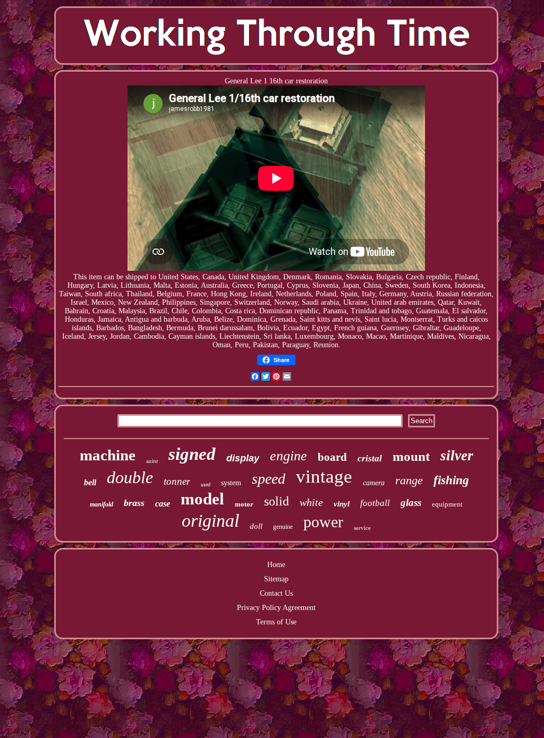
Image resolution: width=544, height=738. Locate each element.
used (205, 484)
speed (268, 478)
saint (152, 461)
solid (276, 501)
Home (276, 565)
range (409, 480)
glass (411, 502)
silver (456, 456)
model (202, 499)
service (362, 528)
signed (192, 454)
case (162, 503)
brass (134, 502)
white (311, 502)
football (375, 503)
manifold (101, 504)
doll (256, 526)
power (323, 521)
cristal (370, 458)
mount (411, 456)
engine (288, 456)
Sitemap (276, 579)
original (210, 520)
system (231, 483)
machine (107, 455)
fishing (451, 480)
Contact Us (276, 593)
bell (90, 482)
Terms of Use (276, 622)
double (130, 477)
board (332, 457)
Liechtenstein (239, 336)
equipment (447, 504)
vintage (324, 476)
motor (244, 504)
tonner (177, 481)
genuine (283, 526)
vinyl (342, 504)
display (242, 458)
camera (374, 483)
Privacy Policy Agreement (276, 608)
